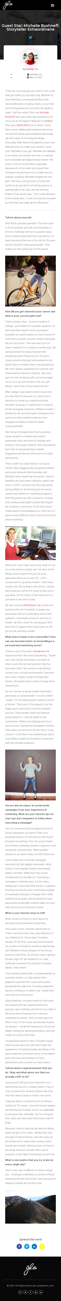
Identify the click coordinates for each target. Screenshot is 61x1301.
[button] (52, 5)
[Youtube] (36, 1292)
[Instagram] (20, 1292)
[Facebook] (30, 1292)
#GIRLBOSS (23, 125)
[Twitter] (25, 1292)
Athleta (48, 120)
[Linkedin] (41, 1292)
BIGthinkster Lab (32, 605)
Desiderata (39, 651)
